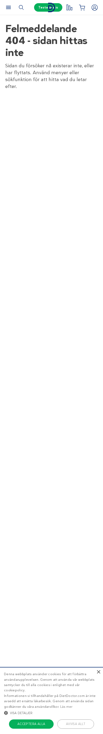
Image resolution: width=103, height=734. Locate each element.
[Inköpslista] (82, 7)
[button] (51, 712)
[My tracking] (69, 7)
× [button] (98, 672)
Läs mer (66, 707)
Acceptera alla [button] (31, 724)
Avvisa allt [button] (75, 724)
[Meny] (8, 7)
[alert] (51, 700)
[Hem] (51, 7)
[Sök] (21, 7)
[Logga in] (94, 7)
